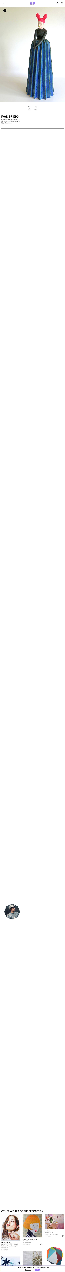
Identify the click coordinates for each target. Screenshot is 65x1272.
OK (37, 1270)
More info (28, 1270)
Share (35, 110)
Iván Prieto (10, 117)
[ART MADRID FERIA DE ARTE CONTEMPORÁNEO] (32, 3)
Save (29, 110)
